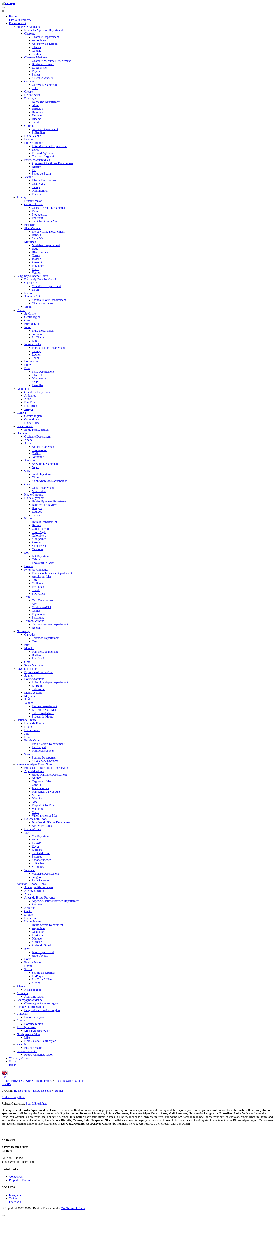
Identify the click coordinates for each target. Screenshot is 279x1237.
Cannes (36, 784)
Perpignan (38, 586)
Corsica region (33, 416)
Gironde (29, 125)
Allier (27, 894)
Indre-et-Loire (32, 344)
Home (13, 16)
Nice (35, 801)
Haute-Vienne (32, 136)
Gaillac (36, 610)
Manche (29, 648)
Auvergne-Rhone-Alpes (31, 883)
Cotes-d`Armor (33, 204)
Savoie (28, 969)
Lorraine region (33, 1023)
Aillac (35, 105)
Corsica (21, 412)
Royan (36, 71)
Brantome (38, 112)
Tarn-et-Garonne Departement (50, 624)
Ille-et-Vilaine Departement (48, 231)
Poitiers (36, 194)
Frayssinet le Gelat (43, 562)
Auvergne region (34, 890)
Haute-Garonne (33, 494)
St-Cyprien (38, 593)
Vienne (28, 177)
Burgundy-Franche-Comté (32, 276)
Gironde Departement (45, 129)
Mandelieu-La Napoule (46, 791)
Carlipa (36, 453)
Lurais (35, 340)
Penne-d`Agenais (42, 153)
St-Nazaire (38, 689)
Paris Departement (43, 371)
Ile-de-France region (36, 429)
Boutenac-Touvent (43, 64)
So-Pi (35, 381)
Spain (12, 1061)
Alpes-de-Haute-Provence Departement (55, 901)
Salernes (37, 856)
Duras (35, 149)
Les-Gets (37, 935)
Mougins (37, 798)
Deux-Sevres (32, 95)
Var (26, 832)
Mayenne (29, 696)
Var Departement (42, 836)
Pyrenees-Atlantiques (37, 159)
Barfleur (37, 655)
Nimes (36, 477)
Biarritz (36, 166)
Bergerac (37, 108)
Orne (27, 661)
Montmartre (39, 378)
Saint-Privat (39, 545)
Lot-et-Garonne (33, 142)
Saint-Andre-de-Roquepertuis (49, 480)
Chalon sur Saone (42, 303)
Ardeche (29, 907)
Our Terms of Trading (74, 1208)
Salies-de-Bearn (41, 173)
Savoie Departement (44, 972)
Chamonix (38, 931)
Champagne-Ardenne (30, 1000)
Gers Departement (43, 487)
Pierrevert (37, 904)
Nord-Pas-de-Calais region (40, 1041)
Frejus (35, 846)
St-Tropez (38, 866)
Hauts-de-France (27, 720)
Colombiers (39, 535)
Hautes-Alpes (32, 829)
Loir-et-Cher (31, 361)
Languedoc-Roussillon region (42, 1010)
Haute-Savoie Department (47, 924)
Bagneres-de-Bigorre (44, 504)
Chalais (36, 47)
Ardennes (30, 395)
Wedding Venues (19, 1058)
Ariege (28, 439)
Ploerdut (37, 262)
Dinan (35, 211)
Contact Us (16, 1176)
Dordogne (30, 98)
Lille (27, 1037)
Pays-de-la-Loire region (38, 672)
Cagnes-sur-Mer (41, 781)
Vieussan (37, 549)
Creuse (28, 91)
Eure (27, 644)
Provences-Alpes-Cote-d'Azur (35, 764)
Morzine (37, 941)
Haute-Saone (32, 730)
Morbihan (30, 241)
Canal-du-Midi (41, 528)
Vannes (36, 272)
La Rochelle (39, 67)
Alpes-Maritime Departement (49, 774)
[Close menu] (3, 11)
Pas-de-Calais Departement (48, 743)
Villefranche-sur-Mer (44, 815)
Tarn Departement (43, 600)
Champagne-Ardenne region (41, 1003)
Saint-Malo (38, 238)
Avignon (37, 877)
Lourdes (37, 511)
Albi (34, 603)
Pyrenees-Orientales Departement (52, 573)
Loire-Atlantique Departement (50, 682)
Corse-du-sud (32, 419)
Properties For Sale (20, 1180)
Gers (27, 484)
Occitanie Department (37, 436)
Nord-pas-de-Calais (28, 1034)
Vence (35, 812)
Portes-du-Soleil (41, 945)
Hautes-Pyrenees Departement (50, 501)
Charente (29, 33)
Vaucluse (29, 870)
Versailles (37, 385)
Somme (28, 754)
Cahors (36, 559)
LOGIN (6, 1084)
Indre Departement (43, 330)
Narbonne (38, 457)
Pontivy (36, 269)
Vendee (28, 702)
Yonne (28, 306)
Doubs (28, 726)
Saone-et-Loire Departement (49, 299)
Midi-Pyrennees (26, 1027)
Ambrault (37, 334)
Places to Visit (17, 23)
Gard (27, 470)
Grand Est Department (37, 392)
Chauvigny (38, 183)
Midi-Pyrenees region (37, 1030)
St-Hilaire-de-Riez (43, 713)
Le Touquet (39, 747)
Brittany (21, 197)
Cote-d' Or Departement (46, 286)
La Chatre (38, 337)
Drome (28, 914)
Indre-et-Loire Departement (48, 347)
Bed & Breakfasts (36, 1103)
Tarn (27, 597)
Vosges (28, 409)
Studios (58, 1090)
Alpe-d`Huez (40, 955)
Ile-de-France (25, 426)
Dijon (35, 289)
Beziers (36, 525)
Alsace (21, 986)
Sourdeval (38, 658)
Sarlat (35, 122)
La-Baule (37, 685)
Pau (34, 170)
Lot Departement (42, 556)
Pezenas (37, 542)
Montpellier (39, 539)
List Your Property (20, 19)
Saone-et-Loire (33, 296)
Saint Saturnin (40, 880)
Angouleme (39, 40)
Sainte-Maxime (41, 853)
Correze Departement (45, 84)
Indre (27, 327)
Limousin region (34, 1017)
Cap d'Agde (39, 532)
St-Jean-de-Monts (42, 716)
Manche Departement (45, 651)
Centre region (32, 317)
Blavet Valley (40, 252)
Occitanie (22, 433)
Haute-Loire (31, 918)
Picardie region (33, 1047)
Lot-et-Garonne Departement (49, 146)
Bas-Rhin (30, 402)
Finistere (29, 224)
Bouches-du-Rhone (36, 819)
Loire (27, 959)
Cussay (36, 351)
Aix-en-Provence (42, 825)
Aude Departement (43, 446)
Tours (35, 358)
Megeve (37, 938)
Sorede (36, 590)
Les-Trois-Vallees (42, 979)
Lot (26, 552)
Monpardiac (39, 491)
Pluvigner (37, 265)
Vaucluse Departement (45, 873)
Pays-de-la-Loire (27, 668)
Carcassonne (39, 450)
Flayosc (36, 842)
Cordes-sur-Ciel (41, 607)
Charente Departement (45, 37)
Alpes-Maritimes (34, 771)
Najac (35, 467)
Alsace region (32, 989)
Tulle (35, 88)
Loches (36, 354)
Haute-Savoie (32, 921)
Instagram (15, 1195)
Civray (36, 187)
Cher (27, 320)
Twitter (13, 1198)
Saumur (29, 675)
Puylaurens (38, 614)
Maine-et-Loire (33, 692)
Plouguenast (39, 214)
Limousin (22, 1013)
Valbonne (37, 808)
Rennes (36, 235)
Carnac (36, 255)
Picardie (21, 1044)
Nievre (28, 293)
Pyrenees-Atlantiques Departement (52, 163)
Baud (35, 248)
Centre (21, 310)
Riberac (36, 118)
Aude (27, 443)
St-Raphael (38, 863)
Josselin (36, 258)
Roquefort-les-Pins (43, 805)
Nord (27, 737)
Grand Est (23, 388)
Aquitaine (22, 993)
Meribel (36, 982)
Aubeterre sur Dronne (45, 43)
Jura (26, 733)
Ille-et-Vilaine (32, 228)
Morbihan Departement (46, 245)
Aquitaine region (34, 996)
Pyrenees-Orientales (36, 569)
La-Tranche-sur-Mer (44, 709)
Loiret (28, 364)
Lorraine (22, 1020)
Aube (27, 399)
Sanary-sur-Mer (41, 860)
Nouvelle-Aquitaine (28, 26)
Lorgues (37, 849)
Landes (28, 139)
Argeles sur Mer (41, 576)
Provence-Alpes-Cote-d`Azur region (46, 767)
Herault (28, 518)
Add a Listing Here (13, 1097)
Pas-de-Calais (32, 740)
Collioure (37, 583)
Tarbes (36, 515)
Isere (27, 948)
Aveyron (29, 460)
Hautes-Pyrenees (34, 498)
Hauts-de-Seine (42, 1090)
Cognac (36, 50)
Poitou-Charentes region (38, 1054)
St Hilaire (30, 313)
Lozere (28, 566)
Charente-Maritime (35, 57)
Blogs (12, 1064)
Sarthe (28, 699)
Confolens (38, 54)
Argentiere (38, 928)
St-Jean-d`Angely (42, 77)
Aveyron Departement (45, 463)
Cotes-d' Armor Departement (49, 207)
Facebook (15, 1201)
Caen (35, 641)
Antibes (36, 778)
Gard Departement (43, 474)
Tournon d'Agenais (43, 156)
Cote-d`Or (30, 282)
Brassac (36, 627)
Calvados (29, 634)
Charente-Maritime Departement (51, 60)
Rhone (28, 965)
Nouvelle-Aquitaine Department (43, 30)
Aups (35, 839)
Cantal (28, 911)
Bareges (37, 508)
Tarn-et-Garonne (34, 620)
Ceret (35, 580)
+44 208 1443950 (12, 1158)
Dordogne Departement (46, 101)
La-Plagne (38, 976)
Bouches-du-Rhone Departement (51, 822)
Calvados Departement (45, 638)
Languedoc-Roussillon (30, 1006)
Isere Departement (43, 952)
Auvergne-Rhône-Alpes (38, 887)
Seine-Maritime (33, 665)
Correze (29, 81)
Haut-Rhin (30, 405)
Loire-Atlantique (34, 679)
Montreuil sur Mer (43, 750)
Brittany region (33, 200)
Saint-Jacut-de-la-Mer (45, 221)
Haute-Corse (31, 422)
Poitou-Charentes (27, 1051)
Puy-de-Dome (32, 962)
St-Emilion (38, 132)
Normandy (23, 631)
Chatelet (37, 375)
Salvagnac (38, 617)
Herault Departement (44, 521)
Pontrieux (37, 218)
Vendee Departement (44, 706)
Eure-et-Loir (31, 323)
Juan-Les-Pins (40, 788)
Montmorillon (40, 190)
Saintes (36, 74)
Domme (37, 115)
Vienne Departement (44, 180)
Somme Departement (44, 757)
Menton (36, 795)
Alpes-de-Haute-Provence (39, 897)
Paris (27, 368)
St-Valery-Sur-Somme (45, 761)
